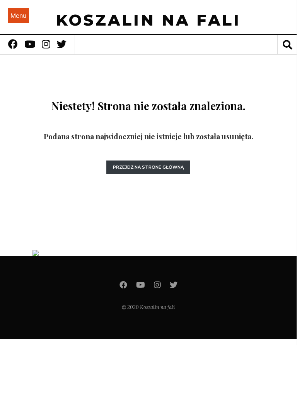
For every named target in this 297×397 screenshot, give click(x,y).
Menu (18, 15)
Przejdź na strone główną (148, 167)
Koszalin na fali (148, 19)
